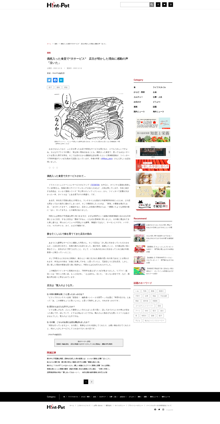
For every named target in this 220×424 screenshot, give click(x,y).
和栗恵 (155, 301)
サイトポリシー (120, 405)
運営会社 (109, 405)
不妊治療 (163, 296)
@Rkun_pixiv (106, 159)
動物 (152, 291)
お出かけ (137, 102)
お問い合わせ (98, 405)
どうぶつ (156, 102)
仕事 (146, 296)
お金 (155, 92)
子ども (137, 321)
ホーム (72, 405)
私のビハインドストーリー (154, 321)
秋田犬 (144, 316)
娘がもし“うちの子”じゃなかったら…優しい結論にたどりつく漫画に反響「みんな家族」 (79, 365)
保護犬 (161, 291)
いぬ (137, 291)
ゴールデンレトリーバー (144, 306)
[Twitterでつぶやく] (49, 80)
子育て (137, 296)
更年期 (145, 301)
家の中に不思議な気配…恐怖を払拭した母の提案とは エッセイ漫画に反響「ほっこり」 (79, 358)
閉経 (137, 301)
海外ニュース (158, 112)
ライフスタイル (159, 87)
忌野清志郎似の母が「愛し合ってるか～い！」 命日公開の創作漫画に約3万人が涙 (77, 372)
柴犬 (162, 311)
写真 (144, 291)
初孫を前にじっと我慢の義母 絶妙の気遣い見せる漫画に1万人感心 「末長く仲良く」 (78, 369)
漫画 (58, 87)
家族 (65, 87)
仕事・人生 (157, 97)
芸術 (159, 306)
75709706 (95, 185)
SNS (146, 311)
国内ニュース (139, 112)
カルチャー (138, 97)
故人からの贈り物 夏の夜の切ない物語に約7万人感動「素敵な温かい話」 (74, 362)
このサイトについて (84, 405)
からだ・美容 (139, 92)
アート (137, 311)
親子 (50, 87)
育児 (154, 311)
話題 (155, 107)
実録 (154, 296)
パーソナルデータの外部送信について (159, 405)
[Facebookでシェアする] (55, 80)
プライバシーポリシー (135, 405)
